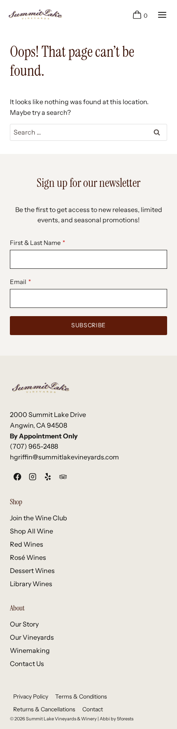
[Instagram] (32, 476)
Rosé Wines (28, 557)
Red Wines (26, 544)
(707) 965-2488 (34, 446)
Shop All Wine (31, 531)
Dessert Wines (32, 570)
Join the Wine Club (38, 518)
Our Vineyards (32, 637)
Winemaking (30, 650)
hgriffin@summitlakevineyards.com (64, 457)
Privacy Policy (30, 696)
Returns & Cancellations (44, 709)
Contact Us (27, 663)
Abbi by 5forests (116, 719)
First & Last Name (35, 243)
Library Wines (31, 584)
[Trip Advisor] (62, 476)
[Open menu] (162, 14)
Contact (92, 709)
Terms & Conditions (81, 696)
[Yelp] (48, 476)
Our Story (24, 624)
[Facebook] (17, 476)
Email (18, 282)
